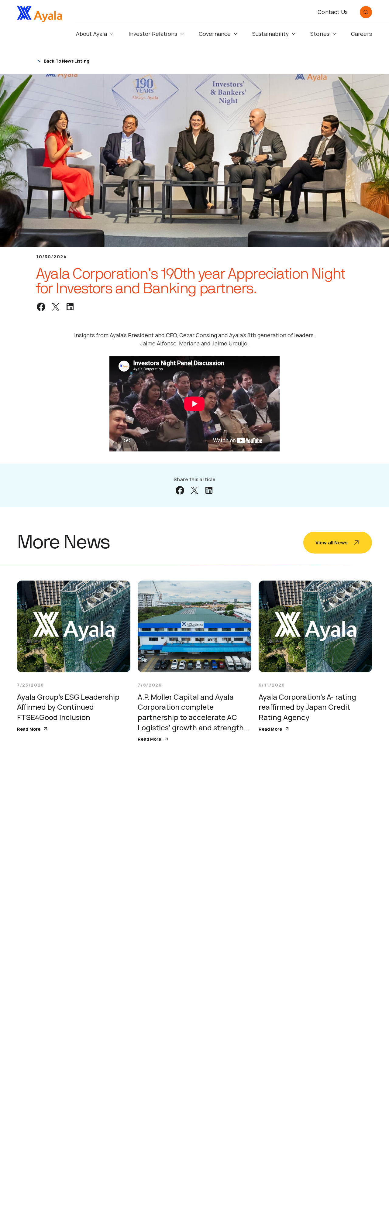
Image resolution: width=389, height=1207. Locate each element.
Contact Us (333, 11)
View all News (331, 542)
